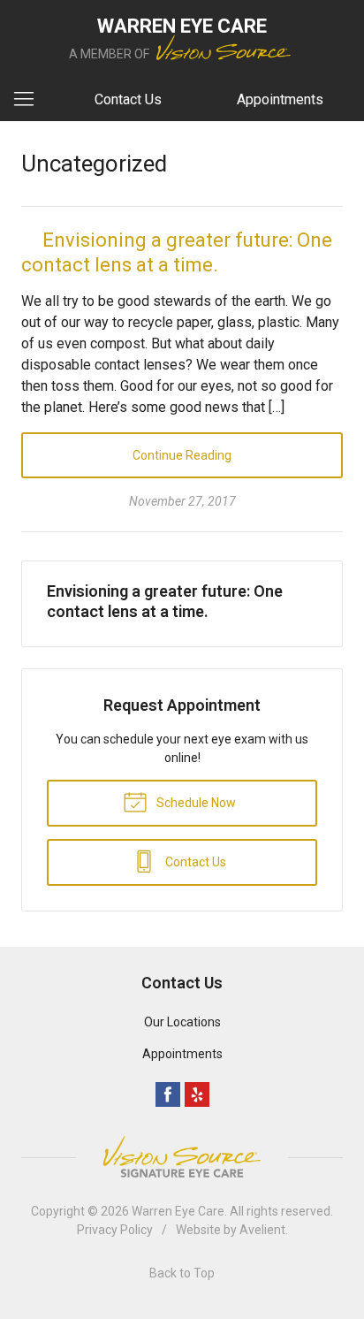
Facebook (167, 1094)
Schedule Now (195, 803)
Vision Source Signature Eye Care (182, 1157)
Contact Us (128, 99)
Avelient (262, 1230)
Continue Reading (182, 455)
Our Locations (182, 1022)
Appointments (280, 99)
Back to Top (182, 1273)
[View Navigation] (30, 100)
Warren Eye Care (178, 1211)
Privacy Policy (115, 1230)
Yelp (197, 1094)
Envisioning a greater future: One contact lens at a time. (165, 601)
